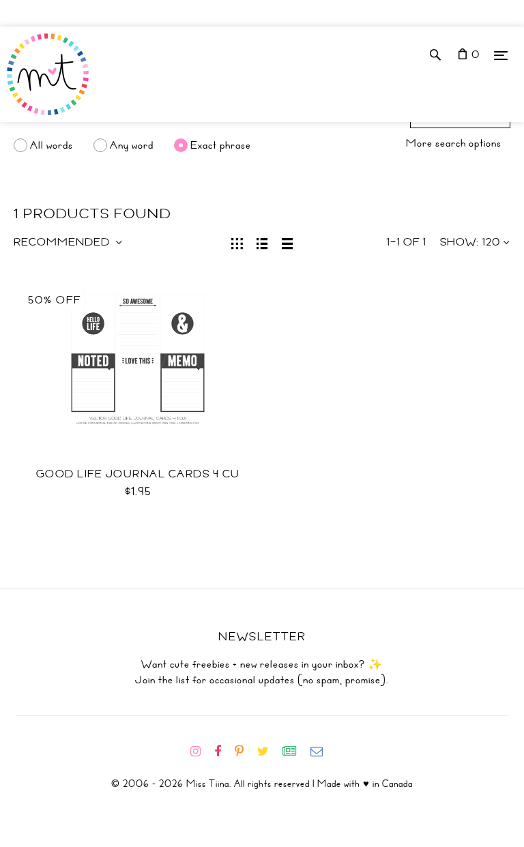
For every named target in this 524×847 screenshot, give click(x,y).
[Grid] (237, 242)
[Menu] (500, 54)
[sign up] (295, 751)
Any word (132, 145)
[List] (262, 242)
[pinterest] (244, 751)
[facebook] (223, 751)
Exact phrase (220, 145)
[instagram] (201, 751)
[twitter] (268, 751)
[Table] (287, 242)
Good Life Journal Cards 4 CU (138, 474)
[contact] (322, 751)
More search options (453, 143)
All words (51, 145)
